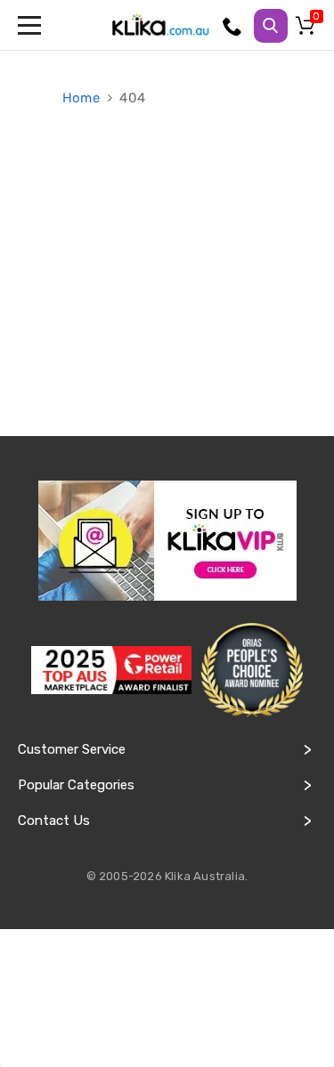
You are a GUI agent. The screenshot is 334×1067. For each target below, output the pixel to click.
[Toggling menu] (31, 25)
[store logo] (160, 24)
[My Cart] (308, 29)
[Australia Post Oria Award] (251, 670)
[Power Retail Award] (111, 670)
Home (82, 98)
